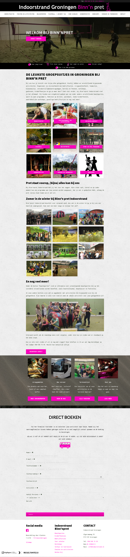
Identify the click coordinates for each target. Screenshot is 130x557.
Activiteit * (31, 488)
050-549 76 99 (89, 1)
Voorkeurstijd (31, 481)
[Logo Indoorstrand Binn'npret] (65, 10)
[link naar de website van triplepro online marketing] (9, 553)
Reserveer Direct (36, 351)
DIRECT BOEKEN (36, 39)
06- (97, 1)
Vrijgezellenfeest (91, 121)
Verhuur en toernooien (110, 14)
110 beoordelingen (40, 538)
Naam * (28, 452)
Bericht (29, 501)
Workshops (95, 14)
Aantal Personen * (33, 494)
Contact (122, 14)
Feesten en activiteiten (64, 549)
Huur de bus (61, 398)
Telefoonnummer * (32, 466)
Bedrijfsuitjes (60, 538)
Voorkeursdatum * (32, 474)
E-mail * (29, 459)
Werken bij (59, 552)
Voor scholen (72, 14)
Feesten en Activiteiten (25, 14)
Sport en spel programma (91, 146)
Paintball (39, 146)
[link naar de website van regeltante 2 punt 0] (28, 553)
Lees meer (108, 398)
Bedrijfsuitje (9, 14)
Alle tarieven (84, 398)
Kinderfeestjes (39, 172)
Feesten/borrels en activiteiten (65, 121)
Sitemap (29, 542)
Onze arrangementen (38, 398)
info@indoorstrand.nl (96, 547)
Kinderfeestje (85, 14)
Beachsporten (41, 14)
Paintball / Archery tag (57, 14)
